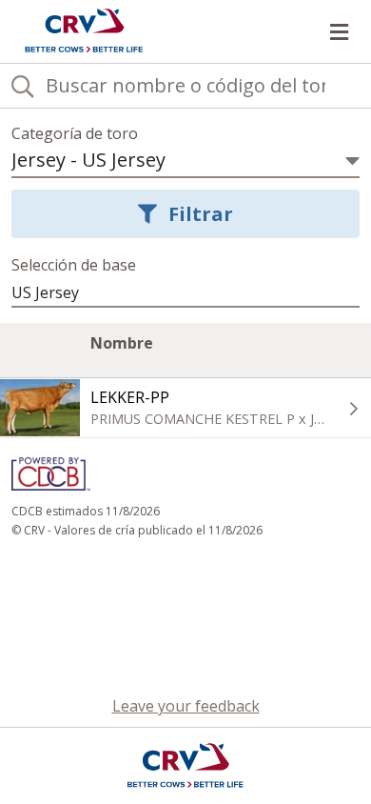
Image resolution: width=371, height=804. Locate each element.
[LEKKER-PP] (40, 407)
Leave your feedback (186, 705)
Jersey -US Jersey (88, 159)
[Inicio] (84, 31)
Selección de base (73, 264)
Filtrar (200, 214)
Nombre (121, 352)
